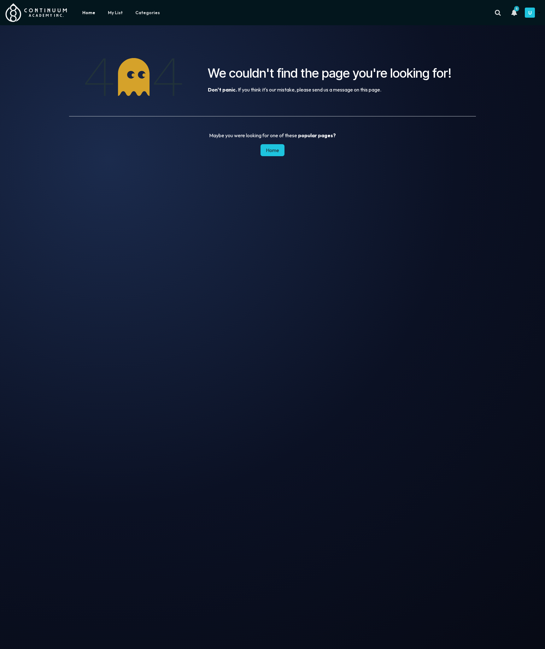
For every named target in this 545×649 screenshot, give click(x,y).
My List (115, 12)
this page (370, 89)
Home (88, 12)
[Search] (497, 12)
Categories (147, 12)
